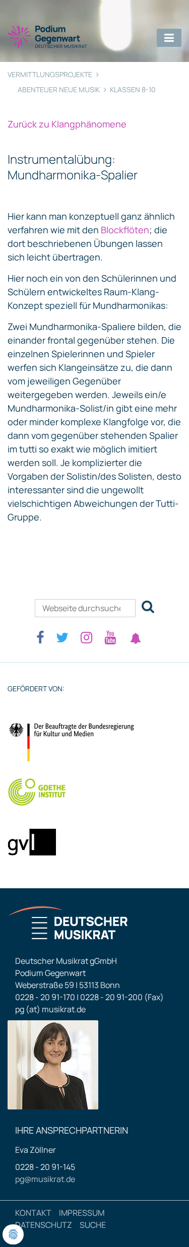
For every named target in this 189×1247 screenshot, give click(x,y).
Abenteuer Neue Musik (59, 89)
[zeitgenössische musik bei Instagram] (86, 637)
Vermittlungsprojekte (50, 74)
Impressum (81, 1212)
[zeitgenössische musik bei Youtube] (110, 637)
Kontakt (33, 1212)
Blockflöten (124, 230)
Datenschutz (43, 1224)
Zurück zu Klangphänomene (67, 124)
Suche (93, 1224)
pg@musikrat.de (45, 1179)
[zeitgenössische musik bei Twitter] (62, 637)
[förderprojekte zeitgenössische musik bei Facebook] (40, 637)
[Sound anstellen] (135, 638)
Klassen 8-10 (133, 89)
